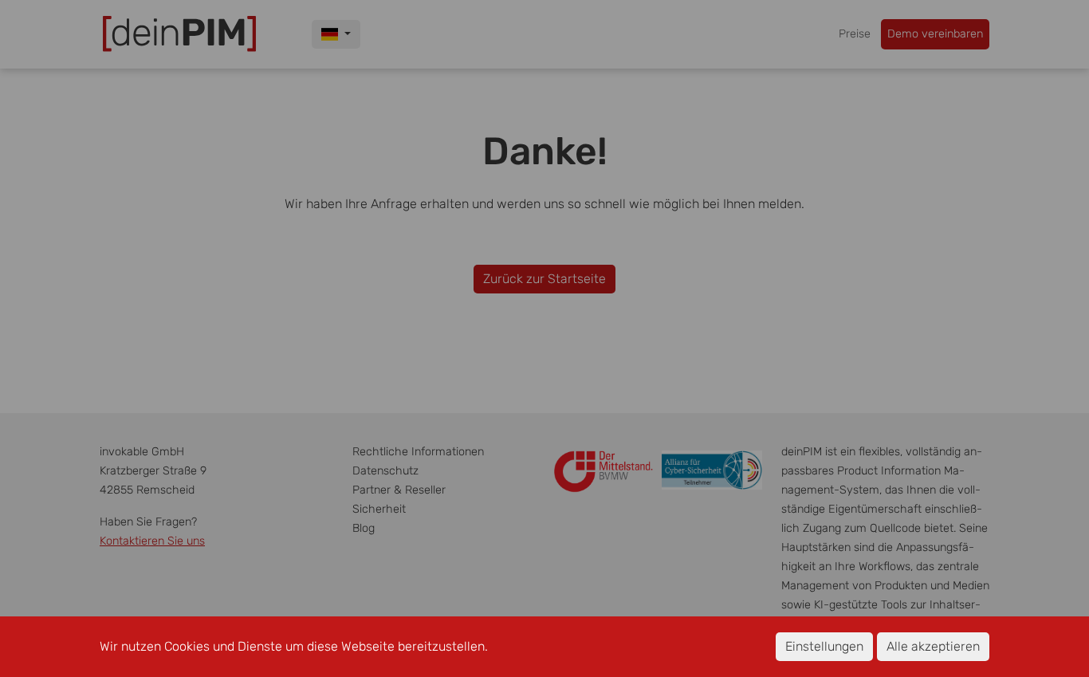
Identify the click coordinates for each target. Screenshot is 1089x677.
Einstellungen (824, 646)
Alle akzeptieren (933, 646)
